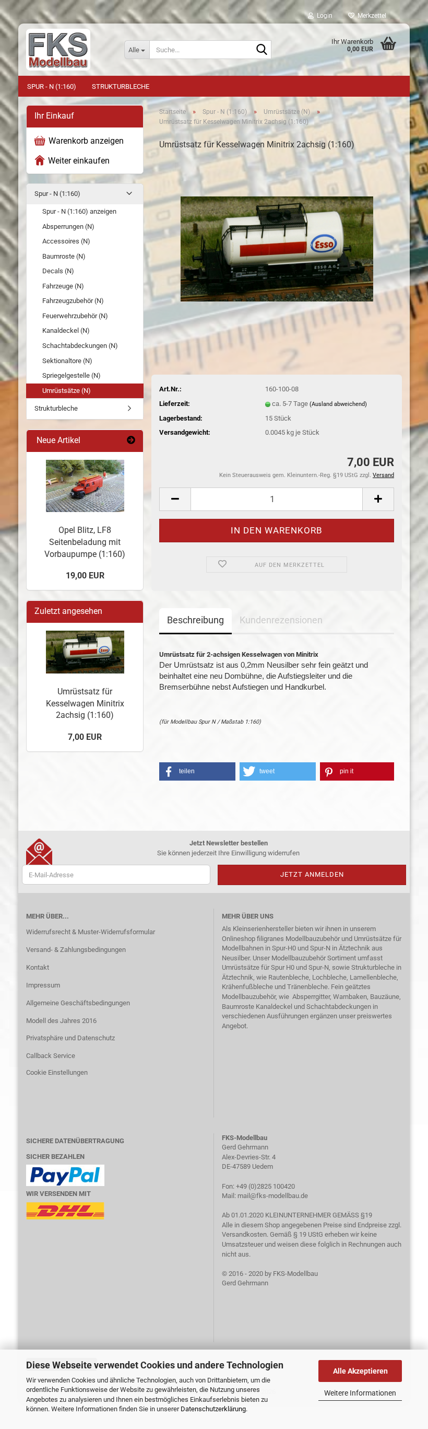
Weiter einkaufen (79, 161)
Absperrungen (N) (68, 226)
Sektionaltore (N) (67, 361)
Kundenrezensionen (281, 619)
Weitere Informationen (360, 1393)
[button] (175, 499)
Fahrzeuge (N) (63, 286)
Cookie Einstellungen (57, 1072)
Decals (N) (58, 271)
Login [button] (323, 15)
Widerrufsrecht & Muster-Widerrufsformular (90, 932)
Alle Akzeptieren (360, 1371)
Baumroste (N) (64, 256)
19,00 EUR (85, 575)
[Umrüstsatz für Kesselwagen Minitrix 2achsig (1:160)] (277, 238)
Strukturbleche (120, 86)
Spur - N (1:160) (51, 86)
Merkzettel (370, 15)
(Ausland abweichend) (338, 404)
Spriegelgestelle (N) (71, 375)
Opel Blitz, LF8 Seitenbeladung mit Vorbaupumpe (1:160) (84, 542)
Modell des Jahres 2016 (61, 1021)
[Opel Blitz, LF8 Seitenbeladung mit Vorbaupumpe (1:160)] (85, 486)
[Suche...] (261, 50)
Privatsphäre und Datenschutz (70, 1038)
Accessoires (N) (66, 241)
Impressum (43, 985)
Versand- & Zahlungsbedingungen (76, 950)
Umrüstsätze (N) (66, 390)
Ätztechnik (354, 948)
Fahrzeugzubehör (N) (73, 301)
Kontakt (37, 967)
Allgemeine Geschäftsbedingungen (78, 1003)
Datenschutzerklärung (213, 1409)
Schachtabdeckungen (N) (80, 346)
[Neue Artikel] (131, 441)
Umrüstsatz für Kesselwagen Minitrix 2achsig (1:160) (85, 704)
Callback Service (50, 1056)
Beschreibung (195, 619)
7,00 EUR (85, 737)
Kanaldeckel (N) (66, 330)
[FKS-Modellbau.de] (67, 50)
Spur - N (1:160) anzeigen (79, 211)
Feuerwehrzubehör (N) (75, 316)
